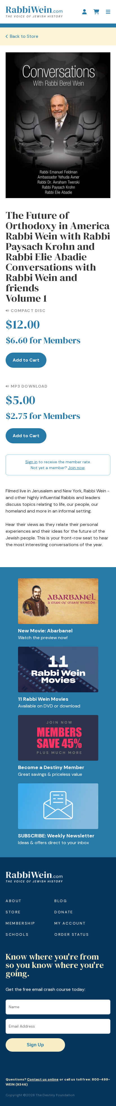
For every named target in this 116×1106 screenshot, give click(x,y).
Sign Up (35, 1044)
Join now (76, 467)
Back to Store (24, 36)
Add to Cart (26, 360)
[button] (108, 11)
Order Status (71, 934)
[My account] (84, 11)
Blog (60, 900)
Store (13, 912)
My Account (70, 923)
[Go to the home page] (34, 11)
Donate (63, 912)
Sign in (31, 461)
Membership (20, 923)
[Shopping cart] (96, 11)
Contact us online (43, 1079)
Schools (17, 934)
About (14, 900)
